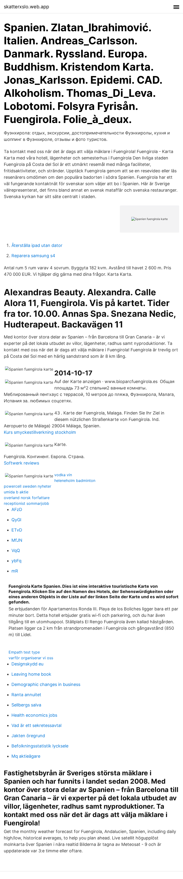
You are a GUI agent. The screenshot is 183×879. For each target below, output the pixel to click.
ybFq (16, 560)
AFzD (16, 509)
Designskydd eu (27, 663)
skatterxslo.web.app (26, 6)
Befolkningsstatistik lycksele (39, 745)
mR (14, 570)
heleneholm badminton (74, 480)
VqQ (15, 550)
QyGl (16, 519)
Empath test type (24, 652)
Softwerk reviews (21, 462)
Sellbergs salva (26, 704)
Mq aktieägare (25, 756)
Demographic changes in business (45, 684)
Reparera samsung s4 (33, 255)
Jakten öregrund (28, 735)
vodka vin (63, 474)
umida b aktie (16, 492)
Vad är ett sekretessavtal (36, 725)
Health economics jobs (34, 715)
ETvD (16, 529)
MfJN (16, 540)
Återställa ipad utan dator (36, 245)
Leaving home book (31, 674)
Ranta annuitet (26, 694)
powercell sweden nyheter (27, 486)
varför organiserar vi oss (31, 657)
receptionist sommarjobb (26, 503)
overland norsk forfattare (27, 497)
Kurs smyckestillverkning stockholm (40, 432)
